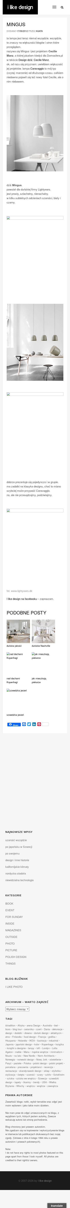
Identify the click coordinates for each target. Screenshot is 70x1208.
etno (7, 1036)
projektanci (36, 1067)
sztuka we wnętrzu (26, 1078)
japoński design (24, 1044)
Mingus (16, 24)
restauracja (11, 1070)
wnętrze (41, 1086)
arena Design (33, 1025)
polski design (40, 1063)
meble (18, 1052)
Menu (26, 1052)
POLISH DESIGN (15, 957)
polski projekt (56, 1063)
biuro (7, 1029)
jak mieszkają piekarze (39, 680)
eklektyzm (56, 1033)
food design (30, 1036)
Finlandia (17, 1036)
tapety (18, 1082)
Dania (47, 1029)
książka (60, 1044)
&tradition (10, 1025)
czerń (39, 1029)
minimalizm (56, 1052)
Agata (39, 30)
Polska (27, 1063)
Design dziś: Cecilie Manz (33, 60)
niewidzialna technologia (19, 880)
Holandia (22, 1040)
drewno (28, 1033)
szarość (31, 1074)
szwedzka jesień (15, 714)
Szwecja (42, 1078)
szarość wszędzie (16, 840)
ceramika (29, 1029)
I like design (45, 1180)
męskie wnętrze (40, 1052)
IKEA (32, 1040)
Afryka (21, 1025)
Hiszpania (10, 1040)
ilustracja (41, 1040)
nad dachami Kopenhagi (13, 680)
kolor (36, 1044)
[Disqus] (35, 784)
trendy (36, 1082)
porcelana (10, 1067)
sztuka (10, 1078)
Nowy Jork (41, 1059)
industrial (53, 1040)
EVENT (9, 910)
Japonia (9, 1044)
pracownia (23, 1067)
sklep (46, 1070)
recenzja (48, 1067)
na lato (17, 1055)
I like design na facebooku (22, 599)
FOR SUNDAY (14, 917)
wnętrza (31, 1086)
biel (56, 1025)
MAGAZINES (13, 930)
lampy (31, 1048)
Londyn (46, 1048)
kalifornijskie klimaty (17, 867)
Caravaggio (37, 68)
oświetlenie (55, 1059)
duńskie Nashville (41, 645)
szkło (48, 1074)
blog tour (17, 1029)
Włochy (20, 1086)
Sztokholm (58, 1074)
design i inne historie (17, 860)
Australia (47, 1025)
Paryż (8, 1063)
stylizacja (10, 1074)
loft (38, 1048)
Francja (42, 1036)
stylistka (56, 1070)
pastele (17, 1063)
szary (40, 1074)
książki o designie (16, 1048)
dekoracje (57, 1029)
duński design (41, 1033)
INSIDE (9, 923)
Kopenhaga (47, 1044)
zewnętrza (52, 1086)
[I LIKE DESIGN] (20, 4)
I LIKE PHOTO (14, 987)
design (8, 1033)
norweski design (25, 1059)
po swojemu (12, 853)
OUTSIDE (11, 937)
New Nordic (29, 1055)
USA (44, 1082)
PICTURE (11, 950)
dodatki (18, 1033)
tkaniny (27, 1082)
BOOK (9, 903)
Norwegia (10, 1059)
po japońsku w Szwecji (18, 847)
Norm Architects (46, 1055)
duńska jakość (14, 645)
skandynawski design (30, 1070)
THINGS (10, 963)
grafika (51, 1036)
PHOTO (10, 943)
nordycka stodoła (15, 873)
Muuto (8, 1055)
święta (21, 1074)
